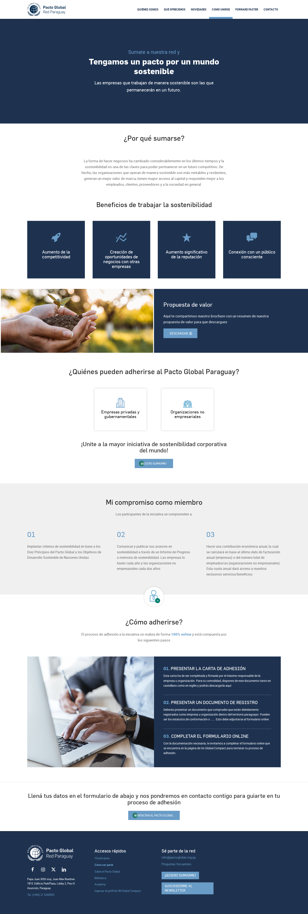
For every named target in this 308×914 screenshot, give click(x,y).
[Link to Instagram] (43, 869)
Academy (100, 884)
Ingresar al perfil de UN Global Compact (117, 891)
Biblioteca (100, 878)
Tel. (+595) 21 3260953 (40, 895)
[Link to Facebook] (32, 869)
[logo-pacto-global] (46, 9)
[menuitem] (148, 9)
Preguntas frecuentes (176, 864)
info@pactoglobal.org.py (179, 857)
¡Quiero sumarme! (180, 875)
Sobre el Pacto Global (107, 871)
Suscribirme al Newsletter (179, 888)
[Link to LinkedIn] (64, 869)
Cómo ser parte (103, 865)
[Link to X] (53, 869)
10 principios (102, 858)
